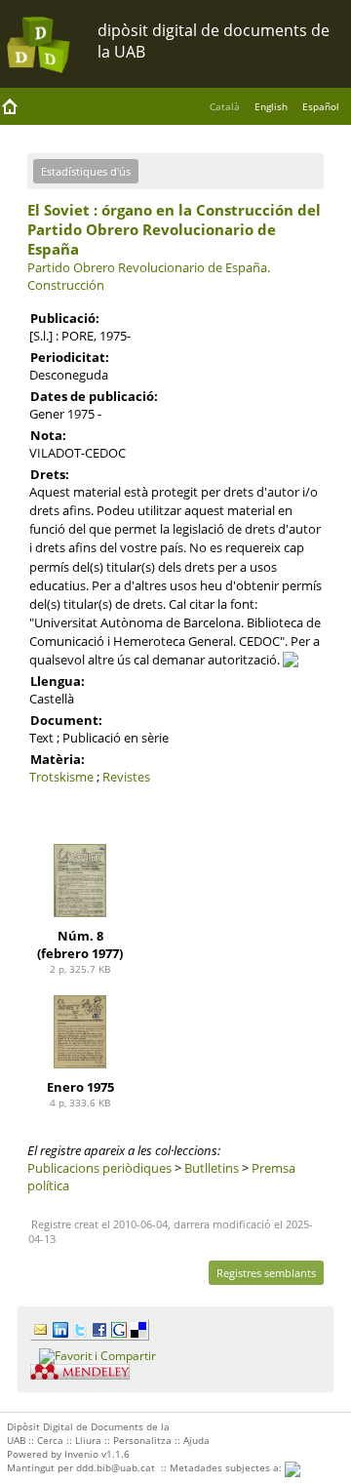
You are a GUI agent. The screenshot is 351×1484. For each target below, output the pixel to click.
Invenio (81, 1454)
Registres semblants (266, 1272)
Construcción (65, 285)
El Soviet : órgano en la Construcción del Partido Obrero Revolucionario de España (174, 229)
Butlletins (211, 1168)
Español (320, 106)
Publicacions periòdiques (99, 1168)
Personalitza (142, 1440)
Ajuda (196, 1440)
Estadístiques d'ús (86, 171)
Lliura (88, 1440)
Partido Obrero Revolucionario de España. (148, 267)
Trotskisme (61, 776)
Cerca (50, 1440)
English (271, 106)
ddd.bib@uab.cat (115, 1467)
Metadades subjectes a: (227, 1467)
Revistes (126, 776)
